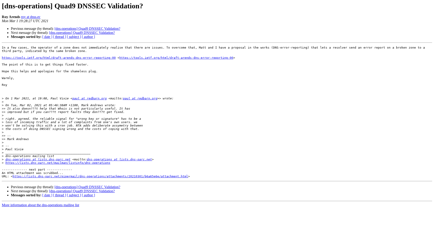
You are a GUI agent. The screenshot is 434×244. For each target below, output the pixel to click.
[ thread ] (59, 37)
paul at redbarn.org (89, 98)
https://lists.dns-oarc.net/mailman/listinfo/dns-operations (57, 162)
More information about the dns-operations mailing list (40, 205)
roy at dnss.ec (30, 17)
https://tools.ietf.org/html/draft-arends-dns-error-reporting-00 (59, 57)
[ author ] (88, 37)
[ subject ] (74, 37)
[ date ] (47, 37)
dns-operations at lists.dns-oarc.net (38, 159)
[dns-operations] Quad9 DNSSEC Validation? (87, 28)
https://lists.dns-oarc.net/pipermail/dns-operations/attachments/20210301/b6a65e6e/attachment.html (100, 176)
